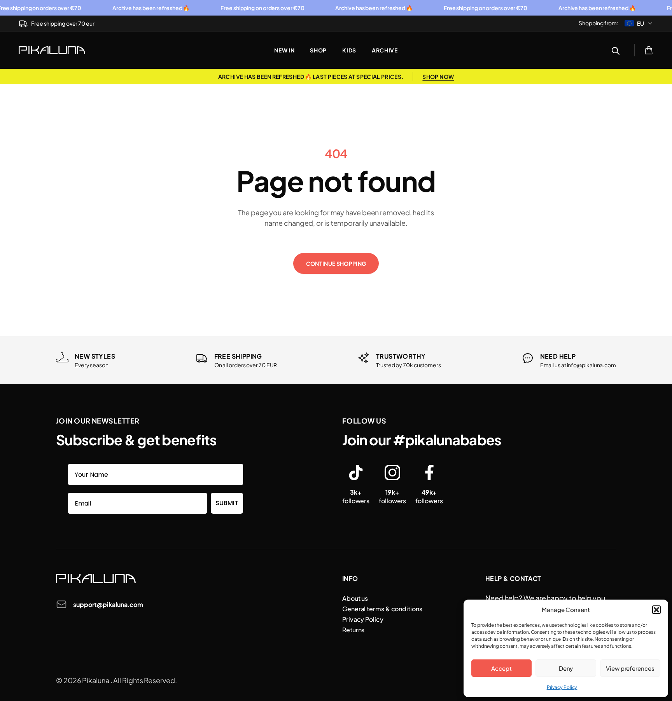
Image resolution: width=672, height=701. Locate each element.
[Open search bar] (615, 50)
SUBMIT (226, 503)
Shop (318, 50)
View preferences (630, 668)
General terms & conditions (382, 609)
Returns (353, 630)
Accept (501, 668)
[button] (656, 610)
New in (284, 50)
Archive (385, 50)
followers (355, 496)
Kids (349, 50)
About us (355, 598)
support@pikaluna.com (108, 604)
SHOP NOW (438, 76)
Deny (566, 668)
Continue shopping (336, 263)
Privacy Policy (562, 687)
